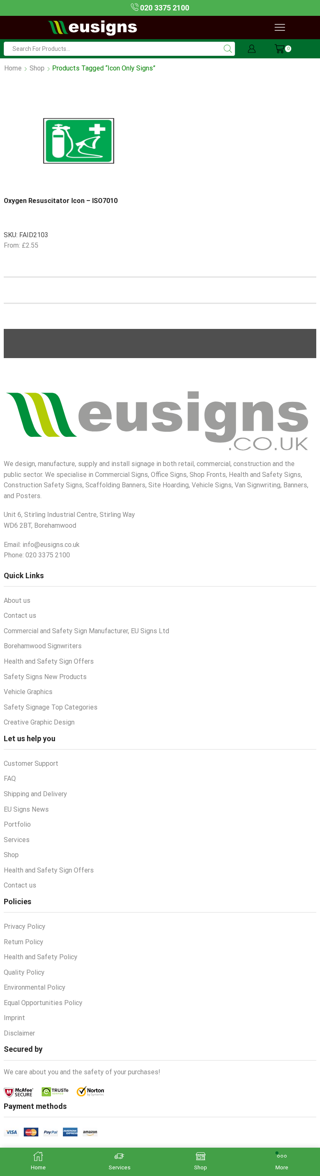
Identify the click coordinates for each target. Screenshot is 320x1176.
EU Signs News (26, 809)
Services (17, 840)
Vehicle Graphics (28, 692)
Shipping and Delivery (35, 794)
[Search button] (228, 48)
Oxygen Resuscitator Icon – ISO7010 (61, 201)
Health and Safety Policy (41, 957)
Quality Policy (24, 972)
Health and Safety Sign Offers (49, 661)
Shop (37, 68)
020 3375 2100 (163, 7)
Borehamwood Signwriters (43, 646)
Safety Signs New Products (45, 677)
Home (13, 68)
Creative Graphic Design (39, 722)
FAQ (10, 778)
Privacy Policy (24, 926)
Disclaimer (19, 1033)
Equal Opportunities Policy (43, 1003)
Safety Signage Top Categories (51, 707)
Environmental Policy (34, 987)
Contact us (20, 615)
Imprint (14, 1018)
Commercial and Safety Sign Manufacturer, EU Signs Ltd (86, 631)
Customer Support (31, 763)
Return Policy (23, 942)
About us (17, 600)
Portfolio (17, 824)
